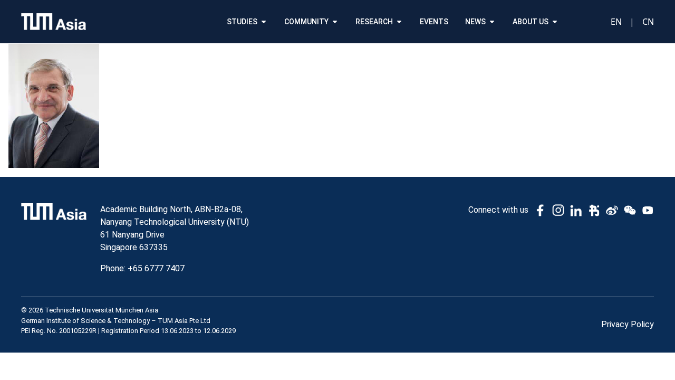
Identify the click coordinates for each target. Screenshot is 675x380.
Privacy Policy (627, 324)
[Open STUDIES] (263, 21)
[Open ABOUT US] (554, 21)
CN (648, 21)
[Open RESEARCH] (399, 21)
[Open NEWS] (492, 21)
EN (616, 21)
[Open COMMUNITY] (335, 21)
